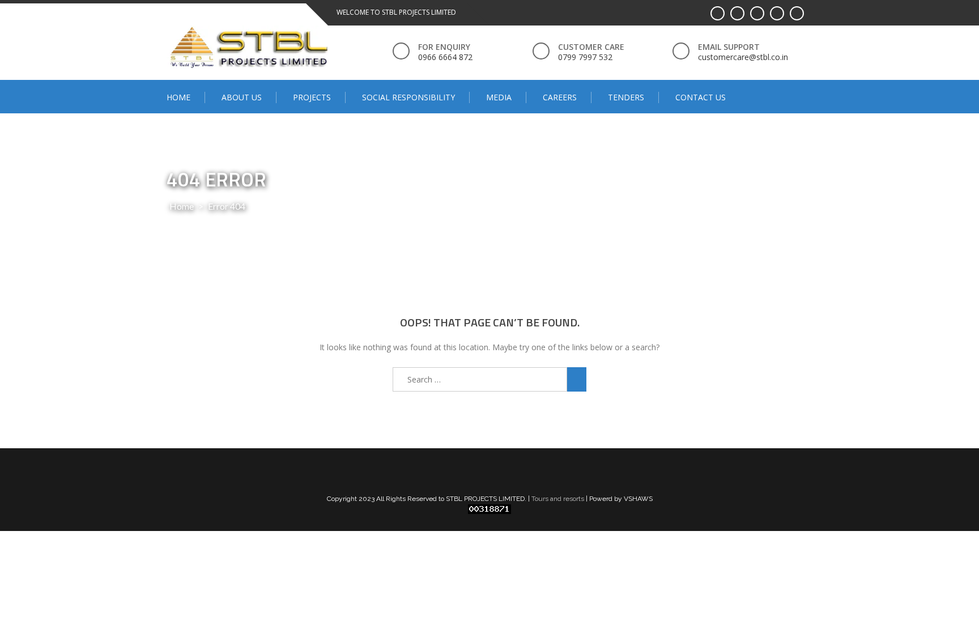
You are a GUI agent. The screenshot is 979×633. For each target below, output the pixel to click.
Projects (312, 97)
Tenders (626, 97)
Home (178, 97)
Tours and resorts (557, 499)
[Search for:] (480, 379)
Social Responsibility (408, 97)
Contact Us (700, 97)
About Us (242, 97)
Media (499, 97)
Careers (560, 97)
